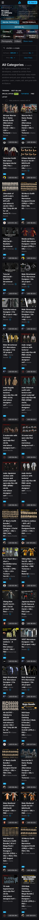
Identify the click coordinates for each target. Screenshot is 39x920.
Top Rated (25, 94)
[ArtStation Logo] (19, 2)
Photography (7, 41)
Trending (5, 90)
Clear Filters (28, 58)
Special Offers (10, 94)
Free (32, 94)
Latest (4, 97)
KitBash (18, 41)
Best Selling (16, 90)
